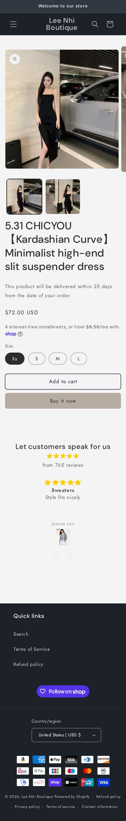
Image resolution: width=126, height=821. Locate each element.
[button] (13, 24)
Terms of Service (31, 649)
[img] (63, 456)
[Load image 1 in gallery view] (24, 196)
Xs (14, 358)
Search (21, 634)
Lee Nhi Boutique (37, 796)
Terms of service (60, 806)
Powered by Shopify (72, 796)
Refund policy (28, 664)
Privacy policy (27, 806)
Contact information (100, 806)
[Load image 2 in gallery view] (63, 196)
